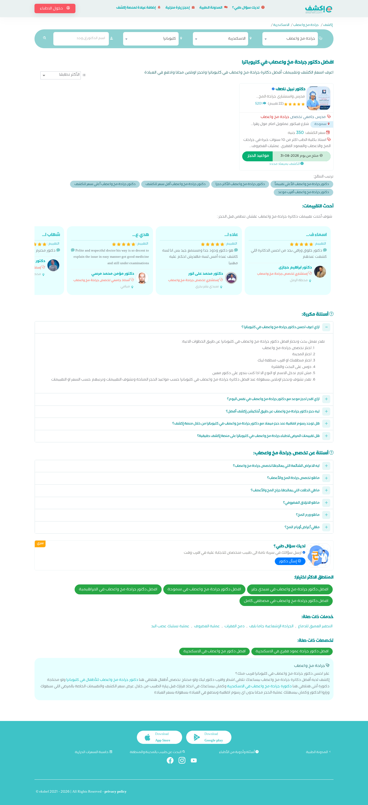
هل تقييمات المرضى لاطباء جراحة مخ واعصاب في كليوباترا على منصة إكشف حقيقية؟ (258, 436)
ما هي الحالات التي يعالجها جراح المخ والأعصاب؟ (285, 491)
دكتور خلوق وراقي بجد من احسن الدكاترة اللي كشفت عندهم (289, 257)
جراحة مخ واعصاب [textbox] (300, 39)
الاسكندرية (281, 26)
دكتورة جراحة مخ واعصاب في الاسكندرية (259, 687)
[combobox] (290, 39)
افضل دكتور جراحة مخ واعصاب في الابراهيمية (118, 589)
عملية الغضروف (207, 627)
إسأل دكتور (288, 562)
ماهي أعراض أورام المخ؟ (302, 528)
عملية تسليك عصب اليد (170, 627)
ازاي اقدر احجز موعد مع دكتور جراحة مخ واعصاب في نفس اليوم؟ (273, 399)
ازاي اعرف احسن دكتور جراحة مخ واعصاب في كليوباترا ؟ (281, 328)
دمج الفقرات (234, 627)
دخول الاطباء (52, 8)
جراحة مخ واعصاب (306, 26)
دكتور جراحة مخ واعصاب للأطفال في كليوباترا (102, 680)
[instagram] (184, 761)
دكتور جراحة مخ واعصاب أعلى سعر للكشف (105, 185)
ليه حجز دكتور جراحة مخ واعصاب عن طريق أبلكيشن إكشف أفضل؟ (273, 412)
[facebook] (172, 761)
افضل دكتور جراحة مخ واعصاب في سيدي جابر (289, 589)
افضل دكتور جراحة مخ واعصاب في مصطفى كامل (286, 601)
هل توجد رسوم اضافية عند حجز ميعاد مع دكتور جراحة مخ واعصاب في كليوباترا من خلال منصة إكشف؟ (246, 424)
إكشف (328, 26)
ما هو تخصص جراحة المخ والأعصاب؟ (293, 478)
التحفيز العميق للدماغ (315, 627)
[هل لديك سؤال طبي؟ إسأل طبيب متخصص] (318, 555)
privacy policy (116, 792)
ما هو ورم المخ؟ (308, 515)
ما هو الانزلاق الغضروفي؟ (301, 503)
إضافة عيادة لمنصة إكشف (136, 8)
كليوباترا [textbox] (169, 39)
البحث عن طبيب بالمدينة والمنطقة (156, 752)
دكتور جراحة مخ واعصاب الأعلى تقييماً (302, 185)
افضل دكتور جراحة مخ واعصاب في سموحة (204, 589)
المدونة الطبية (211, 8)
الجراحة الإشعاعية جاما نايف (271, 627)
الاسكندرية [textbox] (236, 39)
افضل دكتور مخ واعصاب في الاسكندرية (214, 652)
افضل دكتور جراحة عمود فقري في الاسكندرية (292, 652)
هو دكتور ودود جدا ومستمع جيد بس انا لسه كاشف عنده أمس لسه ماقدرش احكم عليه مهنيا (200, 260)
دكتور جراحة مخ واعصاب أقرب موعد (303, 193)
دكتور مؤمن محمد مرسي (112, 274)
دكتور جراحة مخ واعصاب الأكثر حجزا (240, 185)
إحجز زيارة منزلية (177, 8)
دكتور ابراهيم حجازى (295, 268)
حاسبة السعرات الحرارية (92, 752)
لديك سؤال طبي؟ (246, 8)
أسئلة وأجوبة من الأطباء (237, 752)
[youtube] (196, 761)
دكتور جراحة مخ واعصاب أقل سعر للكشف (175, 185)
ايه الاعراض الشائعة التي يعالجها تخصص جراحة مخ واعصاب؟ (276, 466)
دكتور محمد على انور (205, 274)
